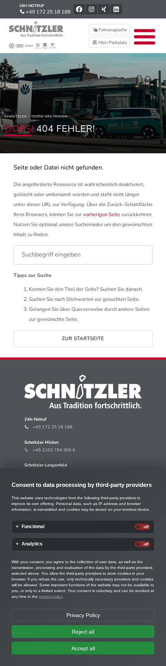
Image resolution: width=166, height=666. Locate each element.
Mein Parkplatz (112, 42)
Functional (33, 526)
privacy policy (50, 596)
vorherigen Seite (101, 214)
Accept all (83, 648)
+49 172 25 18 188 (48, 11)
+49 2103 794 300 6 (54, 450)
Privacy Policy (83, 615)
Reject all (83, 632)
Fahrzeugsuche (112, 30)
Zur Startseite (83, 338)
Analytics (32, 544)
